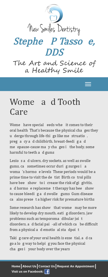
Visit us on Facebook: (28, 271)
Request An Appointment (75, 266)
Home (16, 266)
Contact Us (46, 266)
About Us (29, 266)
